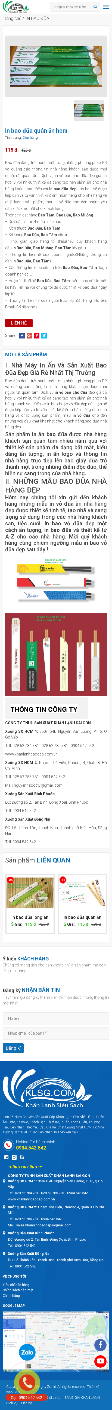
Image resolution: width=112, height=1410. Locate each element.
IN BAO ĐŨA (37, 18)
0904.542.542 (31, 1148)
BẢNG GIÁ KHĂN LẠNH (82, 1397)
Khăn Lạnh (64, 1117)
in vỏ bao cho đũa (71, 392)
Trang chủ (12, 18)
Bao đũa (12, 162)
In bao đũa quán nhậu (82, 920)
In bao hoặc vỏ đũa (63, 404)
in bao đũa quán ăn (30, 917)
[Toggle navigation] (104, 7)
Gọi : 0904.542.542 (26, 1397)
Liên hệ (19, 323)
